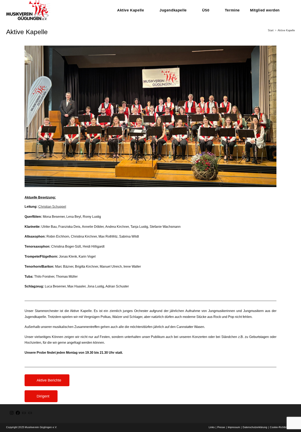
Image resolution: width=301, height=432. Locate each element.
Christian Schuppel (52, 206)
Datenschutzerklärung (255, 427)
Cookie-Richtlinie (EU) (282, 427)
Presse (221, 427)
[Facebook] (17, 414)
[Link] (24, 414)
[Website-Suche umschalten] (291, 10)
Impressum (234, 427)
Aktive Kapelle (286, 30)
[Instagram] (11, 414)
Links (212, 427)
